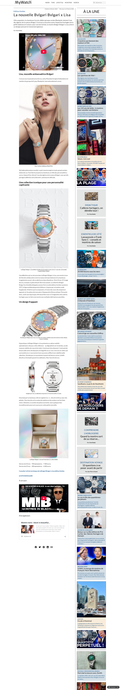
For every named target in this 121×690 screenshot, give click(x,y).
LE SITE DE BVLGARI (26, 476)
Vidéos (76, 2)
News (47, 2)
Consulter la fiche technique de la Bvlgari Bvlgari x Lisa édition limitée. (42, 471)
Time (53, 2)
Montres (68, 2)
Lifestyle (59, 2)
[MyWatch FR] (23, 2)
